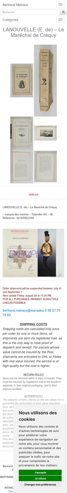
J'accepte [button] (40, 472)
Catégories (10, 19)
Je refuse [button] (40, 478)
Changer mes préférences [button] (40, 484)
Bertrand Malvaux (15, 4)
